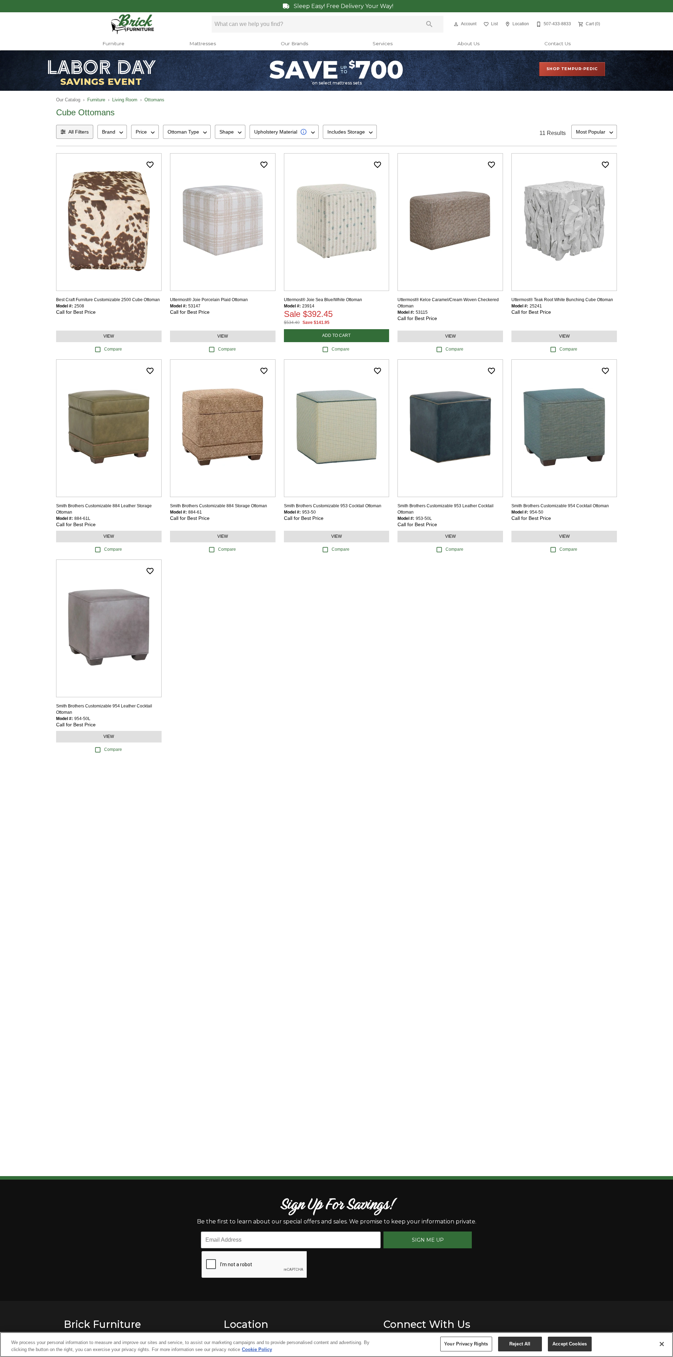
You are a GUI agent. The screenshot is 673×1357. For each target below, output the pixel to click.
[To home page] (132, 24)
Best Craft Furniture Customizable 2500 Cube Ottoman (108, 299)
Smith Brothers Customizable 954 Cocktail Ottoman (560, 505)
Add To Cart (336, 335)
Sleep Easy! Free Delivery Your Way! (342, 6)
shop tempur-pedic (572, 68)
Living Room (124, 99)
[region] (336, 1344)
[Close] (661, 1344)
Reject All (519, 1343)
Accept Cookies (569, 1343)
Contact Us (557, 43)
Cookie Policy (257, 1349)
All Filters (78, 132)
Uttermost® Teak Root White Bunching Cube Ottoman (562, 299)
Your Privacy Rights (466, 1343)
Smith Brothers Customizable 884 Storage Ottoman (218, 505)
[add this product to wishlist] (150, 164)
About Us (468, 43)
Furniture (113, 43)
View (108, 336)
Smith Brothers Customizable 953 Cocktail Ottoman (332, 505)
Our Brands (294, 43)
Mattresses (202, 43)
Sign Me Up (428, 1240)
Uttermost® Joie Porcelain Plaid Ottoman (209, 299)
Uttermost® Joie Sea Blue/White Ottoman (323, 299)
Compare (113, 349)
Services (383, 43)
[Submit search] (429, 24)
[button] (456, 24)
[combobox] (112, 132)
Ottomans (154, 99)
